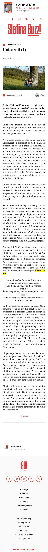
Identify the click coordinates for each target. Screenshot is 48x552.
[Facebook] (12, 19)
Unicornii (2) (17, 446)
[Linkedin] (24, 479)
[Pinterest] (17, 431)
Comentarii (14, 45)
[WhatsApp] (23, 431)
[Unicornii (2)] (6, 447)
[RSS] (26, 19)
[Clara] (37, 95)
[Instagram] (19, 19)
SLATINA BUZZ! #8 (25, 5)
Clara (42, 95)
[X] (33, 19)
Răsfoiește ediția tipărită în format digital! (28, 9)
